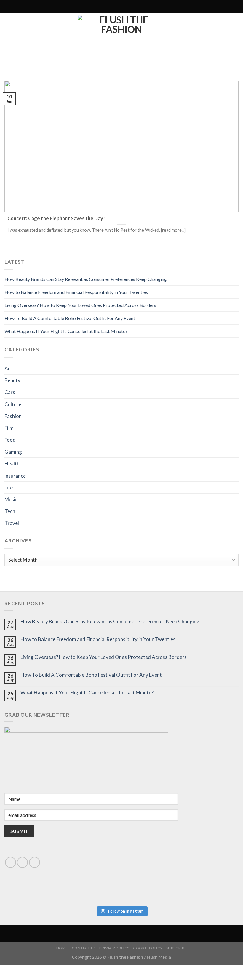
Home (62, 948)
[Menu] (146, 6)
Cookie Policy (147, 948)
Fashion (13, 416)
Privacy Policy (114, 948)
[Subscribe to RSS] (108, 6)
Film (9, 428)
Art (8, 368)
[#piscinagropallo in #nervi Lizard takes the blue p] (180, 895)
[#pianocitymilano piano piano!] (62, 886)
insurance (15, 476)
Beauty (12, 380)
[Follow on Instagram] (103, 6)
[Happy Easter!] (62, 893)
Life (8, 487)
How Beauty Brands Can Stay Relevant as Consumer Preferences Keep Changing (85, 279)
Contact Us (84, 948)
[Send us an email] (22, 862)
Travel (11, 523)
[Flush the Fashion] (121, 42)
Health (12, 463)
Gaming (13, 452)
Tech (9, 511)
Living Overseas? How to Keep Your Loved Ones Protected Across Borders (80, 305)
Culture (12, 404)
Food (10, 440)
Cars (9, 392)
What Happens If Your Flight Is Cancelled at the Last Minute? (65, 331)
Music (10, 499)
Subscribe (176, 948)
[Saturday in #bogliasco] (180, 886)
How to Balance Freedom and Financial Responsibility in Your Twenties (76, 292)
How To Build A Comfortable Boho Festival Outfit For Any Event (69, 318)
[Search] (95, 6)
